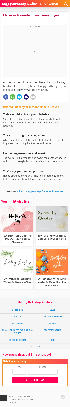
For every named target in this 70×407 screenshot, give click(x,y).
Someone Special (17, 340)
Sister (17, 316)
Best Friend (17, 323)
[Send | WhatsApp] (12, 97)
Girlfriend (17, 309)
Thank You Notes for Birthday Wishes (17, 332)
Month (43, 366)
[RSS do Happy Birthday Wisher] (63, 397)
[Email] (33, 97)
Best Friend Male (52, 330)
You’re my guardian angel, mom (24, 171)
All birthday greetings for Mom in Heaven (40, 191)
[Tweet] (19, 97)
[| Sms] (26, 97)
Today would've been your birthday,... (27, 114)
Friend (52, 323)
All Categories (35, 346)
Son (53, 340)
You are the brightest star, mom (24, 135)
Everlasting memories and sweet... (25, 153)
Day (19, 366)
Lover (53, 309)
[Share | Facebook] (5, 97)
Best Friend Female (52, 316)
